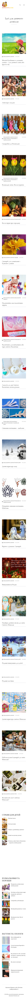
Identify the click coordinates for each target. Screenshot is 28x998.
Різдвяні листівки (8, 681)
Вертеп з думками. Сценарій (11, 546)
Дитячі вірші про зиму (9, 466)
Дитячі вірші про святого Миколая (14, 719)
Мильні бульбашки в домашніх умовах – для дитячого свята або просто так (13, 62)
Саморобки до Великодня (11, 144)
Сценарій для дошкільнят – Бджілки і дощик (11, 262)
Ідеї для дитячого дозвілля (8, 56)
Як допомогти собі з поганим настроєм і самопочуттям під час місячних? (18, 955)
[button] (20, 5)
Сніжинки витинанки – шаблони (13, 428)
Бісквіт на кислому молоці (14, 835)
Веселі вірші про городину (11, 223)
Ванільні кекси (12, 818)
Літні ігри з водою (8, 103)
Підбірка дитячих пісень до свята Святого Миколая (13, 624)
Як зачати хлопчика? (16, 962)
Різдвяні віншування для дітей (12, 663)
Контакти (8, 987)
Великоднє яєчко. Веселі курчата (13, 185)
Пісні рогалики (12, 824)
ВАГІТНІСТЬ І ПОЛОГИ (12, 934)
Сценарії (16, 257)
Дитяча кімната (6, 421)
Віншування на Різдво (9, 585)
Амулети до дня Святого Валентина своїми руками (10, 386)
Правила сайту (14, 987)
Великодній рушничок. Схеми (18, 909)
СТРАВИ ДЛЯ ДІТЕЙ (11, 815)
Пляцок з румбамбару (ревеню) (16, 829)
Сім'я (15, 793)
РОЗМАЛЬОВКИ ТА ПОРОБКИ (11, 879)
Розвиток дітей (17, 219)
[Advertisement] (14, 860)
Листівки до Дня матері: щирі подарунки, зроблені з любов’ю (18, 894)
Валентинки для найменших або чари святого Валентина (13, 346)
